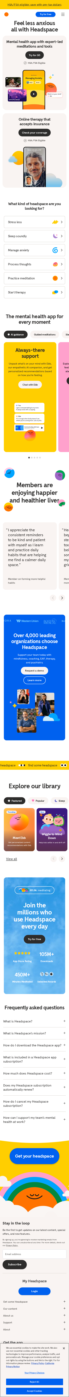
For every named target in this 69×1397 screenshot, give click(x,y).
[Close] (63, 1348)
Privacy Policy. (12, 1245)
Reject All (34, 1382)
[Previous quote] (53, 598)
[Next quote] (62, 598)
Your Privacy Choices (34, 1372)
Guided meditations (44, 334)
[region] (34, 1370)
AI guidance (17, 334)
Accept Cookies (34, 1391)
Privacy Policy (37, 1363)
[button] (34, 222)
